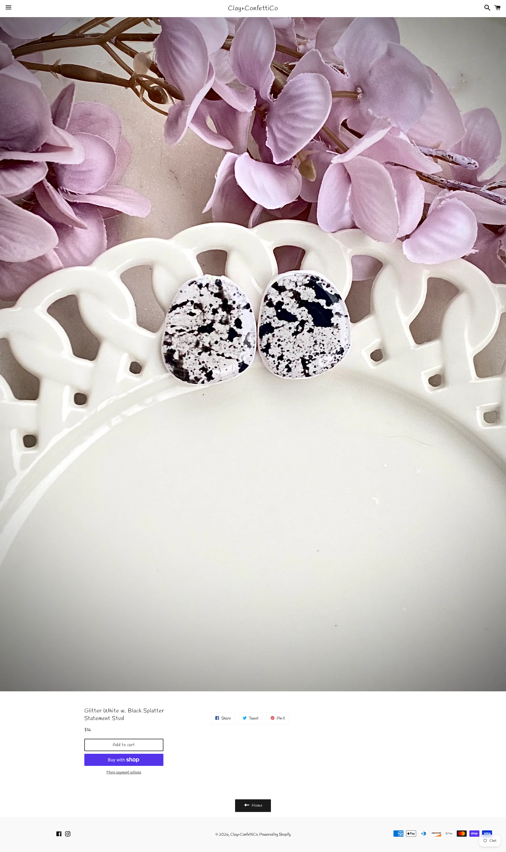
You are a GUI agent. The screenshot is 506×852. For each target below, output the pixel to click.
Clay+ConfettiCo (253, 8)
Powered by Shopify (275, 834)
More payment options (123, 772)
